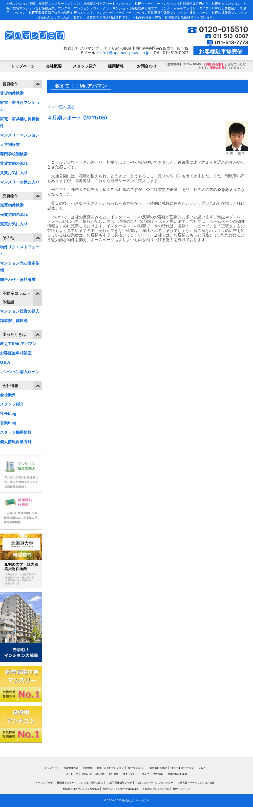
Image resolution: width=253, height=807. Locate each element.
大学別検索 (10, 144)
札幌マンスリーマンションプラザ (154, 782)
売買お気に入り (14, 223)
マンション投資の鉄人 (20, 311)
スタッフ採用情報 (16, 432)
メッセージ (72, 774)
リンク (145, 774)
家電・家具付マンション (20, 106)
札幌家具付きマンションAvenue (81, 788)
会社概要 (54, 66)
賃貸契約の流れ (14, 163)
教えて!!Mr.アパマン (18, 343)
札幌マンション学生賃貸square (120, 788)
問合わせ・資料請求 (18, 279)
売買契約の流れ (14, 214)
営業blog (8, 422)
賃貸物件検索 (12, 92)
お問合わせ (147, 66)
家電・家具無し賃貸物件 (20, 122)
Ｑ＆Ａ (202, 767)
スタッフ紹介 (85, 66)
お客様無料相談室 (16, 352)
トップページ (23, 66)
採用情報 (116, 66)
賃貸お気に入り (14, 172)
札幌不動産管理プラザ (119, 782)
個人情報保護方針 (16, 441)
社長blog (8, 413)
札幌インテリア (181, 788)
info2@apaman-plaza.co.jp (124, 52)
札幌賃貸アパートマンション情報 (195, 782)
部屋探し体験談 (14, 320)
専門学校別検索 (14, 153)
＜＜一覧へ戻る (61, 106)
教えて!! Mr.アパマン (182, 767)
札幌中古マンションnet (156, 788)
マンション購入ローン (20, 371)
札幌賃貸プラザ (65, 782)
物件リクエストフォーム (20, 250)
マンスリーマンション (20, 135)
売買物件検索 (12, 204)
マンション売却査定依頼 (20, 266)
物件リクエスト (136, 767)
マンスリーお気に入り (20, 181)
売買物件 (87, 767)
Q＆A (5, 362)
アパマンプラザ (44, 782)
